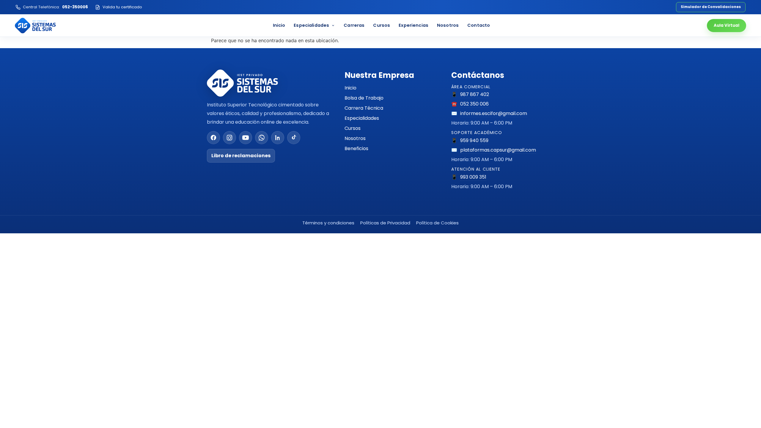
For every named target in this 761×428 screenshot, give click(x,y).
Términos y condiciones (328, 223)
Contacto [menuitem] (478, 25)
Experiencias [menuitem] (413, 25)
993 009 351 (473, 177)
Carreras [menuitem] (354, 25)
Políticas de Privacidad (385, 223)
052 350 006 (474, 103)
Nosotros (355, 138)
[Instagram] (229, 137)
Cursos (353, 128)
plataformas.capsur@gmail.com (498, 150)
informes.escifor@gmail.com (493, 113)
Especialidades (362, 118)
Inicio (350, 87)
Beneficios (356, 148)
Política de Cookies (437, 223)
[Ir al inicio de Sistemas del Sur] (35, 25)
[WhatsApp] (261, 137)
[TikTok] (293, 137)
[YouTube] (245, 137)
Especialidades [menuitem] (311, 25)
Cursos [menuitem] (381, 25)
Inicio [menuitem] (279, 25)
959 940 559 (474, 140)
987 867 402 (474, 94)
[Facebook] (213, 137)
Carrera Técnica (364, 108)
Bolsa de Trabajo (364, 98)
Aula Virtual (726, 25)
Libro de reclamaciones (241, 155)
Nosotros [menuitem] (448, 25)
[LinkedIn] (277, 137)
